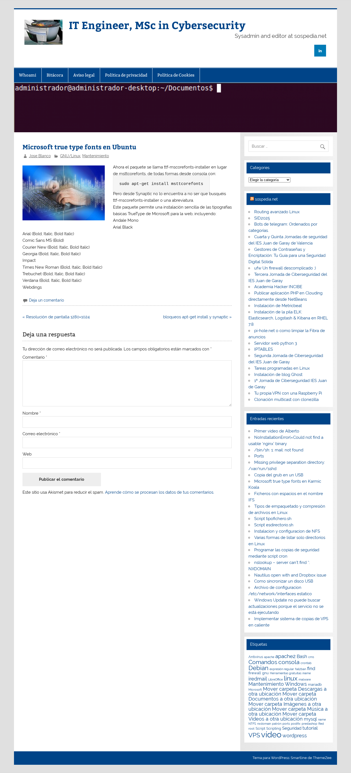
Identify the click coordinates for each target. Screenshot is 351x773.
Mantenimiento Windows (277, 684)
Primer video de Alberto (276, 431)
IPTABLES (263, 349)
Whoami (27, 75)
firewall (254, 673)
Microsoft (255, 689)
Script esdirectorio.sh (273, 524)
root (251, 728)
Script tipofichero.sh (272, 518)
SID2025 (262, 218)
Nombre (31, 413)
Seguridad (291, 728)
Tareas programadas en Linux (282, 368)
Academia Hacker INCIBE (278, 286)
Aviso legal (84, 75)
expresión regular (282, 669)
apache (269, 657)
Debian (258, 667)
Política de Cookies (175, 75)
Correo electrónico (41, 434)
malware (305, 679)
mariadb (315, 684)
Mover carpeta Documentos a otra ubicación (282, 696)
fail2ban (300, 669)
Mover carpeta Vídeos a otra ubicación (282, 716)
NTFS (252, 723)
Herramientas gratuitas (285, 673)
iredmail (257, 679)
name (322, 719)
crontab (306, 663)
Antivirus (255, 657)
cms (311, 657)
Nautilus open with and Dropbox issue (290, 575)
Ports (259, 456)
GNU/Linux (70, 156)
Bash (302, 656)
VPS (254, 735)
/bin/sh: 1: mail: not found (278, 450)
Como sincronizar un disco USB (283, 581)
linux (291, 678)
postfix (296, 723)
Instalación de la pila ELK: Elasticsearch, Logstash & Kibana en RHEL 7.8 (288, 318)
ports (286, 723)
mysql (310, 719)
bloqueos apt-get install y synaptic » (197, 316)
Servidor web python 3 (275, 343)
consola (288, 662)
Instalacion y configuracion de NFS (287, 531)
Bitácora (55, 75)
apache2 (285, 656)
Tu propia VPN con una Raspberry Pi (288, 393)
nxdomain (264, 723)
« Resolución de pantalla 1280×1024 (56, 316)
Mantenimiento (95, 156)
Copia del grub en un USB (278, 475)
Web (27, 454)
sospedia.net (266, 199)
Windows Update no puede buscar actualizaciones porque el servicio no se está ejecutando (286, 606)
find (311, 668)
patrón (276, 723)
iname (306, 673)
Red (321, 723)
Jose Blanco (40, 156)
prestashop (309, 723)
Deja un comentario (46, 300)
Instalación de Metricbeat (278, 305)
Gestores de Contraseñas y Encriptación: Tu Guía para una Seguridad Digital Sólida (286, 256)
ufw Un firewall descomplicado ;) (285, 268)
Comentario (34, 357)
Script (260, 728)
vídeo (271, 734)
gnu (265, 673)
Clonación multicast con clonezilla (286, 399)
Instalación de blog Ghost (278, 374)
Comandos (262, 662)
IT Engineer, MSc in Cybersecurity (157, 25)
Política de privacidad (126, 75)
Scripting (273, 728)
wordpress (294, 735)
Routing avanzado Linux (277, 211)
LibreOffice (275, 679)
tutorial (310, 728)
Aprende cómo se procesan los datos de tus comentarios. (159, 492)
